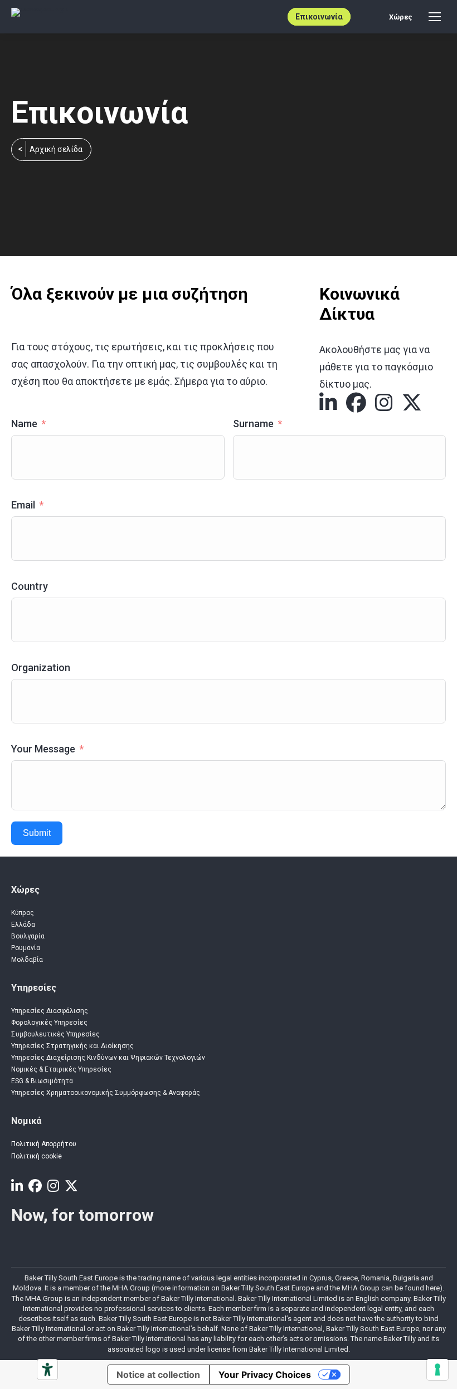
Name (24, 423)
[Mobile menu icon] (435, 17)
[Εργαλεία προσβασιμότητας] (47, 1369)
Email (23, 505)
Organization (40, 667)
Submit (37, 833)
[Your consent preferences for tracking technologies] (437, 1369)
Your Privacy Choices (264, 1374)
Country (29, 586)
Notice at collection (158, 1374)
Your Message (43, 749)
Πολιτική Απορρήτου (43, 1144)
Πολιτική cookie (36, 1156)
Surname (253, 423)
